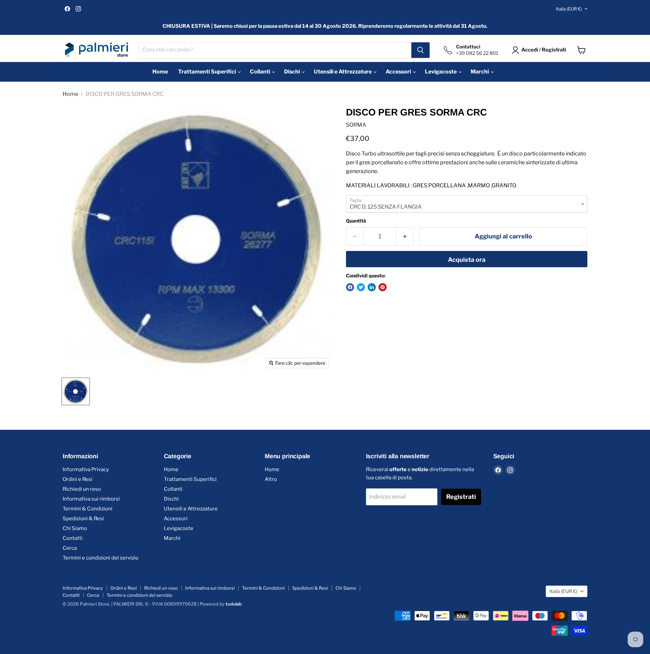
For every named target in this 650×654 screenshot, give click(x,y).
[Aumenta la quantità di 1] (405, 236)
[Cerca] (420, 50)
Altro (271, 479)
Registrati (461, 496)
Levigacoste (441, 71)
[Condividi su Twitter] (361, 287)
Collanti (260, 71)
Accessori (399, 71)
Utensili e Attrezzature (343, 71)
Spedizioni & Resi (83, 518)
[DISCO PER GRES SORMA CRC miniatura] (75, 391)
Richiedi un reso (82, 489)
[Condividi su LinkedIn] (372, 287)
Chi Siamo (75, 528)
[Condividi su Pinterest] (382, 287)
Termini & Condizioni (87, 509)
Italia (569, 9)
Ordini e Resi (77, 479)
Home (160, 71)
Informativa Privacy (86, 469)
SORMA (356, 125)
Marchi (480, 71)
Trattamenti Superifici (207, 71)
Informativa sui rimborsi (91, 499)
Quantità (356, 221)
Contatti (73, 538)
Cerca (70, 548)
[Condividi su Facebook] (350, 287)
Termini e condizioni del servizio (100, 558)
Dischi (292, 71)
